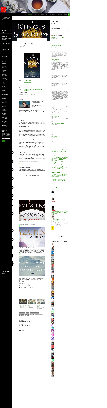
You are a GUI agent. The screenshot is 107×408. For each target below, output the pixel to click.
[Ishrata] (52, 279)
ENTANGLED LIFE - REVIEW (6, 57)
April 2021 (3, 99)
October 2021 (4, 93)
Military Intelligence (39, 314)
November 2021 (4, 91)
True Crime (63, 178)
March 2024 (3, 66)
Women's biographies (55, 179)
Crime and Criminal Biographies (55, 161)
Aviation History (62, 152)
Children (63, 154)
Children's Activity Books (55, 158)
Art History (53, 152)
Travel (59, 176)
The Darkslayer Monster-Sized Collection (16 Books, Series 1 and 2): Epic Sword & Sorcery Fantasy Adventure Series (59, 203)
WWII (60, 180)
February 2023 (4, 75)
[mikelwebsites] (52, 271)
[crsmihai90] (52, 292)
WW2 (58, 180)
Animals (60, 151)
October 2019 (4, 122)
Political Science (62, 172)
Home (25, 14)
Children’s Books (44, 14)
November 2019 (4, 121)
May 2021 (3, 98)
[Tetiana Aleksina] (52, 306)
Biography (53, 155)
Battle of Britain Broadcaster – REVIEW (39, 305)
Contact (65, 14)
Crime (56, 160)
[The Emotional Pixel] (52, 319)
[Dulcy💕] (52, 327)
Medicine (53, 168)
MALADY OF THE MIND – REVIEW (57, 37)
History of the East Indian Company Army (32, 40)
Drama (62, 161)
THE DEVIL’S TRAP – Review (24, 220)
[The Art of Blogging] (52, 357)
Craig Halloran (54, 205)
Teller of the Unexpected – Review (57, 123)
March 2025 (3, 63)
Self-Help (65, 174)
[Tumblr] (10, 224)
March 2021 (3, 101)
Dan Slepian (54, 213)
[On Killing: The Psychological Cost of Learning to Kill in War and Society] (52, 191)
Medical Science (63, 167)
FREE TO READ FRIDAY (55, 59)
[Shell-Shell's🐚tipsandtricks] (52, 265)
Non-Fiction (26, 41)
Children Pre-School (62, 159)
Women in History (62, 179)
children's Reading (63, 158)
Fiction (57, 163)
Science (62, 174)
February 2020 (4, 117)
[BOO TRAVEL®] (52, 308)
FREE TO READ (60, 14)
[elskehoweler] (52, 289)
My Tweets (3, 273)
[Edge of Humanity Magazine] (52, 281)
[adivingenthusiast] (52, 316)
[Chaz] (52, 303)
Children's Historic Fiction (64, 157)
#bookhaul (56, 148)
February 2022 (4, 89)
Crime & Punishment (60, 160)
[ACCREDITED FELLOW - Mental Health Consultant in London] (52, 335)
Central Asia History (38, 89)
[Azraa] (52, 373)
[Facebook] (10, 267)
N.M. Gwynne (54, 233)
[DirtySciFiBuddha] (52, 300)
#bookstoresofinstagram (54, 150)
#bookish (59, 148)
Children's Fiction (55, 157)
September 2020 (4, 107)
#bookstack (58, 149)
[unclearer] (52, 332)
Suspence (64, 175)
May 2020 (3, 113)
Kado (28, 47)
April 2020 (3, 114)
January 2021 (4, 103)
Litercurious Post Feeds (57, 35)
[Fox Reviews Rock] (52, 244)
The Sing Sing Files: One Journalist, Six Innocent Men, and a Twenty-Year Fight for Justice (59, 212)
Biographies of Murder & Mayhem (61, 153)
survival (61, 175)
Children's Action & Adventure (56, 156)
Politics (31, 41)
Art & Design (64, 151)
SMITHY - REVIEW (4, 48)
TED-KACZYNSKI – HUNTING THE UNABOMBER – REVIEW (57, 104)
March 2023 (3, 74)
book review (30, 14)
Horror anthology (53, 166)
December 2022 (4, 78)
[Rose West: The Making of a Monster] (52, 215)
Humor (57, 166)
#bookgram (53, 148)
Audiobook (57, 152)
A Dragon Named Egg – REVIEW (24, 325)
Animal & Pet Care (54, 151)
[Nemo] (52, 311)
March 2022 (3, 87)
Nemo (23, 225)
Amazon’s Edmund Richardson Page (26, 116)
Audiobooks (37, 14)
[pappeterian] (52, 354)
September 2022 (4, 79)
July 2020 (3, 110)
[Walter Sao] (52, 254)
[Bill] (52, 314)
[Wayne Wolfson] (52, 287)
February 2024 (4, 67)
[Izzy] (52, 324)
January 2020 (4, 118)
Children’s (52, 160)
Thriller (56, 176)
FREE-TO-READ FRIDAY (55, 72)
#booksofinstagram (54, 149)
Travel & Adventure (37, 41)
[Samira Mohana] (52, 367)
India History (26, 90)
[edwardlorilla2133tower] (52, 273)
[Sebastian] (52, 249)
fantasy (53, 163)
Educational (64, 161)
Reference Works (55, 174)
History (61, 165)
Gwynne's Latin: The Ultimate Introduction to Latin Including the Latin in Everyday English (59, 232)
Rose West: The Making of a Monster (58, 219)
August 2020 (3, 109)
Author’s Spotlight (52, 14)
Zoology (63, 180)
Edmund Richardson (27, 82)
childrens (67, 159)
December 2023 (4, 70)
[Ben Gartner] (52, 260)
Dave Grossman (55, 196)
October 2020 (4, 106)
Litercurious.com (5, 14)
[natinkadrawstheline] (52, 365)
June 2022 (3, 83)
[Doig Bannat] (52, 268)
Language (62, 166)
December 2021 (4, 90)
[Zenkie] (52, 330)
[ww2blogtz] (52, 257)
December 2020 (4, 105)
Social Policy (53, 175)
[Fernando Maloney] (52, 322)
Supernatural (58, 175)
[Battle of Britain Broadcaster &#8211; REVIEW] (41, 301)
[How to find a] (52, 346)
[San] (52, 362)
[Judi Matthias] (52, 246)
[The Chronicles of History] (52, 343)
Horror (65, 164)
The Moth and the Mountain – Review (26, 276)
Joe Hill (60, 166)
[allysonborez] (52, 284)
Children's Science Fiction (55, 159)
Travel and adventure (55, 178)
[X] (10, 206)
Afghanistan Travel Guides (29, 89)
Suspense (53, 176)
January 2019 (4, 126)
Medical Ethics (58, 167)
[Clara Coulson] (52, 297)
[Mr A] (52, 252)
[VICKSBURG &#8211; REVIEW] (32, 301)
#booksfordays (62, 148)
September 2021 (4, 94)
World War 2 (54, 180)
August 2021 (3, 95)
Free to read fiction (61, 163)
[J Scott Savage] (52, 359)
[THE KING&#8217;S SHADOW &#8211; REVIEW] (23, 301)
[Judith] (52, 276)
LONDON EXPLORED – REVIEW (24, 321)
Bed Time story (53, 153)
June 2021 (3, 97)
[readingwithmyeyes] (52, 295)
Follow (4, 141)
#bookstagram (62, 149)
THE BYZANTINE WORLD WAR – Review (26, 247)
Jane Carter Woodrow (56, 220)
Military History (59, 168)
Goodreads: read (55, 187)
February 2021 (4, 102)
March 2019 (3, 125)
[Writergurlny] (52, 351)
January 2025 (4, 64)
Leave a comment (33, 47)
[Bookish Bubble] (52, 349)
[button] (19, 197)
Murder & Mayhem (54, 170)
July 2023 (3, 71)
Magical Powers (53, 167)
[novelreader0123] (52, 338)
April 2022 (3, 86)
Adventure (59, 150)
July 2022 (3, 82)
